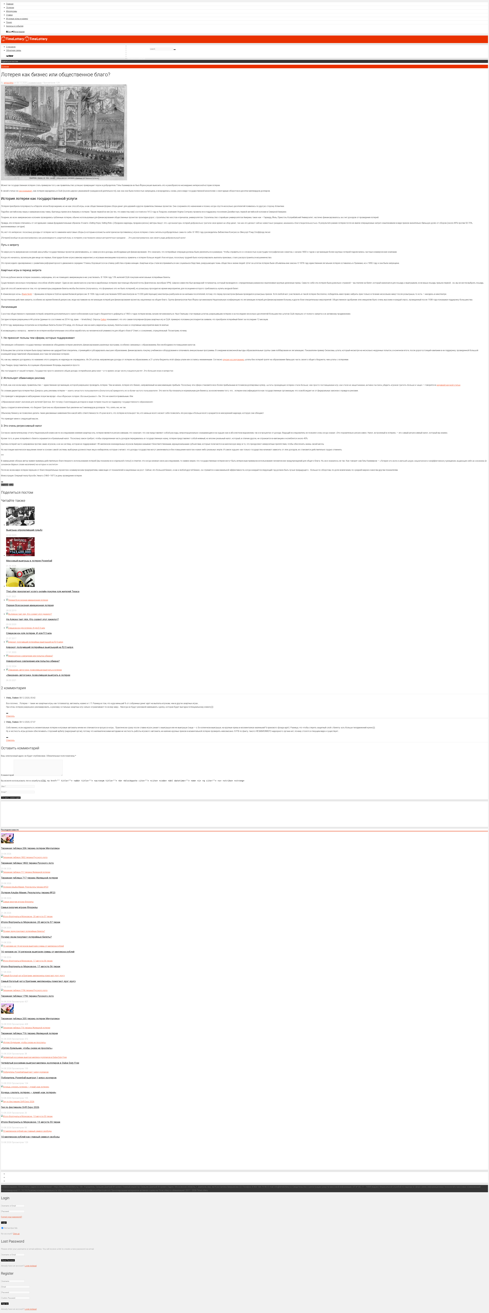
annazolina (8, 83)
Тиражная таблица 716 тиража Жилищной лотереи (29, 1033)
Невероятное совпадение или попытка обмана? (33, 661)
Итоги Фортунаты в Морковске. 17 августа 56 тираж (30, 966)
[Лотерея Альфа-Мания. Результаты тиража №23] (24, 887)
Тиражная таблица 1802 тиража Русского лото (27, 863)
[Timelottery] (24, 40)
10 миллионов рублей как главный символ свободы (30, 1136)
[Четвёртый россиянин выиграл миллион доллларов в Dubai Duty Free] (34, 1057)
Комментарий (7, 775)
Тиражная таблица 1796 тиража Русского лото (27, 996)
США (11, 485)
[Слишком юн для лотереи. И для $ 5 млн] (25, 628)
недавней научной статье (448, 385)
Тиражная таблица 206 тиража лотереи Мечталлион (30, 848)
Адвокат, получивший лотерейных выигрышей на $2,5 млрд (39, 647)
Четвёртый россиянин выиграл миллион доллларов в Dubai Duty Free (40, 1062)
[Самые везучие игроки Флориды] (17, 902)
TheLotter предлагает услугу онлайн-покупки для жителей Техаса (42, 591)
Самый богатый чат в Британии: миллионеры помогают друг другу (38, 981)
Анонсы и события (14, 26)
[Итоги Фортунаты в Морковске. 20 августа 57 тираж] (27, 916)
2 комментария (34, 83)
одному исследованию (233, 359)
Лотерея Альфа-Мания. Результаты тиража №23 (28, 892)
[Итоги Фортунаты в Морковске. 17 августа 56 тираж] (27, 961)
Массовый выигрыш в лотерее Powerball (29, 560)
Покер (9, 22)
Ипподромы (11, 11)
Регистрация (18, 32)
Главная (9, 4)
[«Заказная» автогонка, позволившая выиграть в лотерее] (34, 670)
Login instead (31, 1266)
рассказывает (25, 191)
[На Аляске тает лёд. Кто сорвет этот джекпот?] (29, 614)
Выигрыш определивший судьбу (24, 530)
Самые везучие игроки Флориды (19, 907)
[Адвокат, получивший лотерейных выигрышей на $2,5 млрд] (34, 642)
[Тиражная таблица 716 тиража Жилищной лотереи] (25, 1028)
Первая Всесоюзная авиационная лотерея (30, 605)
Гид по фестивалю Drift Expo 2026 (20, 1107)
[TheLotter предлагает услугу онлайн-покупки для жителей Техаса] (20, 586)
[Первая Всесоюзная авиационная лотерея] (27, 600)
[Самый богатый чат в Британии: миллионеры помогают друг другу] (33, 975)
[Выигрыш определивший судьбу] (20, 525)
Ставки (9, 15)
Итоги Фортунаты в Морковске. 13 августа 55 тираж (30, 1122)
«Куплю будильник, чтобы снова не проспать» (26, 1048)
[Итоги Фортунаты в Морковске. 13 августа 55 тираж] (27, 1116)
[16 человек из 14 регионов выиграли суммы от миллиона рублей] (32, 946)
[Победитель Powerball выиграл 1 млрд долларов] (25, 1072)
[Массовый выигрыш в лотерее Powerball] (20, 555)
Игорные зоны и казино (17, 18)
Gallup (103, 319)
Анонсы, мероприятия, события (22, 1180)
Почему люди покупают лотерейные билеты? (26, 936)
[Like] (7, 713)
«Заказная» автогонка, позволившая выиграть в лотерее (38, 675)
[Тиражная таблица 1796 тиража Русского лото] (24, 990)
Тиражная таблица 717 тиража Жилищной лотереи (29, 877)
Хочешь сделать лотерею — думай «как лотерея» (28, 1092)
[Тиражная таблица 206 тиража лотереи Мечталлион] (7, 842)
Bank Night (27, 294)
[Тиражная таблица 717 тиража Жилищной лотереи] (25, 872)
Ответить (10, 716)
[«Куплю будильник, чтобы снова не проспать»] (23, 1042)
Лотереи (10, 7)
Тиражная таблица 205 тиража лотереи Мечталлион (30, 1018)
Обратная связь (13, 50)
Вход (9, 32)
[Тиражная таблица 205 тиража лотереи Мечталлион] (7, 1013)
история (5, 485)
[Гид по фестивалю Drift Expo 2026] (17, 1101)
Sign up (16, 1233)
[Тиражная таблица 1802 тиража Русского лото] (24, 857)
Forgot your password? (11, 1217)
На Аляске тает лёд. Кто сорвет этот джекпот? (32, 619)
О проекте (11, 47)
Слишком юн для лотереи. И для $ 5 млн (29, 633)
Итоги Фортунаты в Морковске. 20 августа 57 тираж (30, 922)
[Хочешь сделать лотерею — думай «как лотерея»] (25, 1087)
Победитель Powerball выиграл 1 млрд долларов (29, 1077)
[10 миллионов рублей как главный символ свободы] (26, 1131)
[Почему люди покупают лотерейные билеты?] (23, 931)
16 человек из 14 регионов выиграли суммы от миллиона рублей (37, 951)
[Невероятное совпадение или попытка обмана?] (29, 656)
